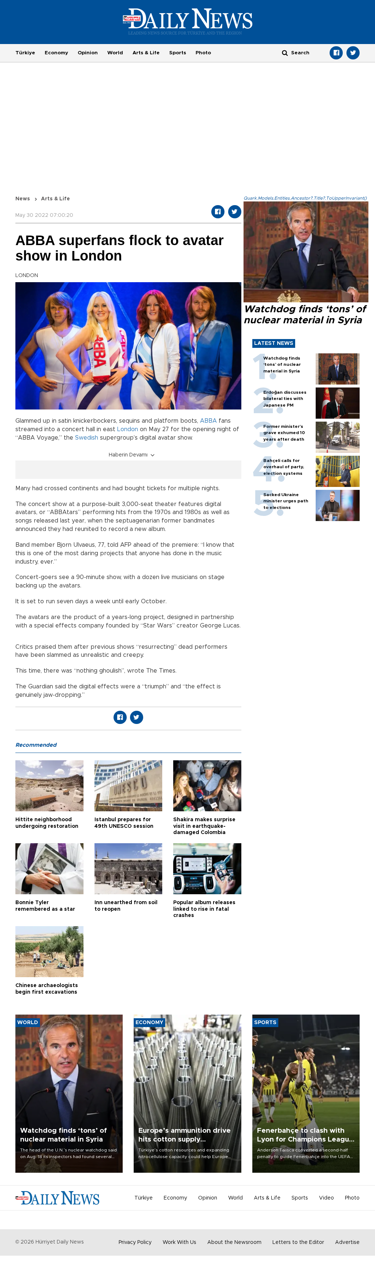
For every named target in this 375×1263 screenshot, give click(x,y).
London (127, 429)
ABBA (208, 421)
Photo (203, 52)
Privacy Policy (135, 1242)
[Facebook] (336, 52)
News (22, 198)
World (115, 52)
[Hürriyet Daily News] (188, 21)
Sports (177, 52)
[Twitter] (353, 52)
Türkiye (25, 52)
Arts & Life (146, 52)
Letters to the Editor (298, 1242)
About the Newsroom (234, 1242)
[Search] (285, 53)
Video (326, 1198)
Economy (56, 52)
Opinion (88, 52)
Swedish (86, 438)
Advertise (347, 1242)
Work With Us (179, 1242)
